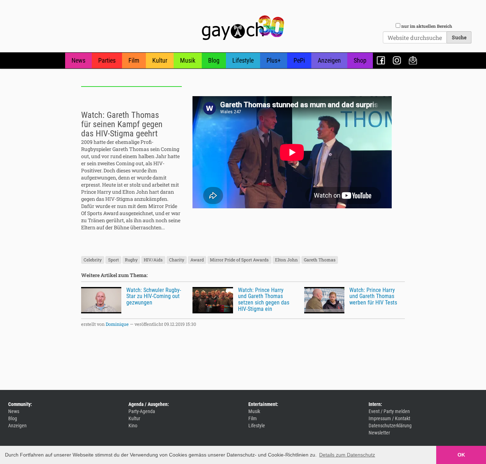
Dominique (117, 324)
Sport (113, 260)
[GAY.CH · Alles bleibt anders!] (243, 27)
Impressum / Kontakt (389, 418)
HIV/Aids (153, 260)
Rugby (131, 260)
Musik (187, 60)
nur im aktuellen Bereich (426, 26)
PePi (299, 60)
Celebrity (93, 260)
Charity (176, 260)
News (78, 60)
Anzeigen (329, 60)
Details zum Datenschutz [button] (347, 455)
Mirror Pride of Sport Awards (239, 260)
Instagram (397, 60)
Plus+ (273, 60)
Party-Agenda (141, 411)
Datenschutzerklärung (390, 425)
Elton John (286, 260)
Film (133, 60)
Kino (132, 425)
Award (197, 260)
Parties (107, 60)
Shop (360, 60)
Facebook (381, 60)
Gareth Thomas (320, 260)
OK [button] (461, 455)
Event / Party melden (389, 411)
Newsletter (413, 60)
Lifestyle (243, 60)
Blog (214, 60)
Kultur (159, 60)
